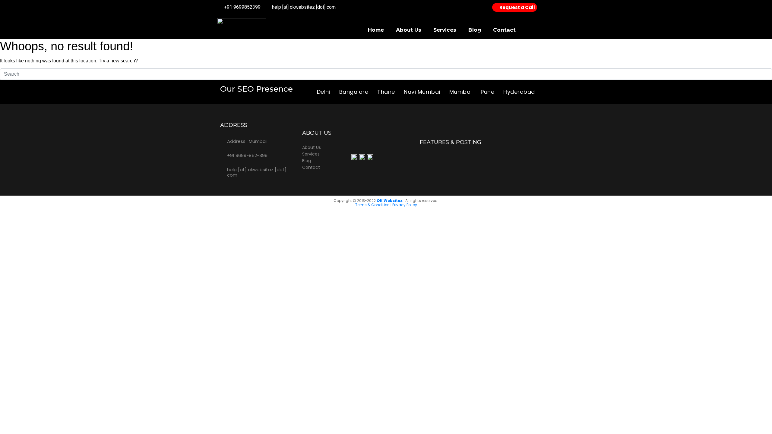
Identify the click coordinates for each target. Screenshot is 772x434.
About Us (408, 30)
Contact (504, 30)
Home (376, 30)
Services (444, 30)
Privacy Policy (404, 204)
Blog (474, 30)
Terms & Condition (372, 204)
